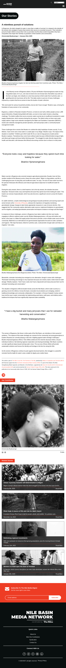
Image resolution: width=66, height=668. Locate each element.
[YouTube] (37, 653)
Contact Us (33, 642)
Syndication (33, 639)
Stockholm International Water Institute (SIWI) (28, 362)
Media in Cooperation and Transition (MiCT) (53, 360)
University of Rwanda (21, 203)
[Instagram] (32, 653)
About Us (33, 634)
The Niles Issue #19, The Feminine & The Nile (23, 360)
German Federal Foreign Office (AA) (35, 367)
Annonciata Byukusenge (9, 449)
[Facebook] (24, 653)
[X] (28, 653)
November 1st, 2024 (10, 517)
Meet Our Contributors (33, 637)
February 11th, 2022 (10, 545)
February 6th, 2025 (9, 488)
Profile (62, 452)
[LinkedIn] (41, 653)
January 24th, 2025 (9, 574)
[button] (51, 3)
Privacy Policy (42, 660)
